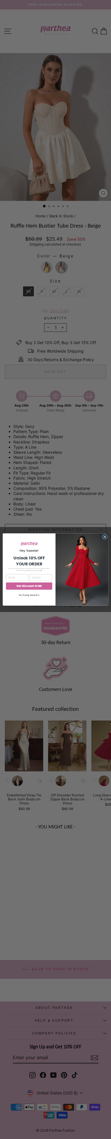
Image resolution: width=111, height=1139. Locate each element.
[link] (29, 544)
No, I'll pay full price (29, 594)
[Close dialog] (104, 536)
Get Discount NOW (29, 586)
